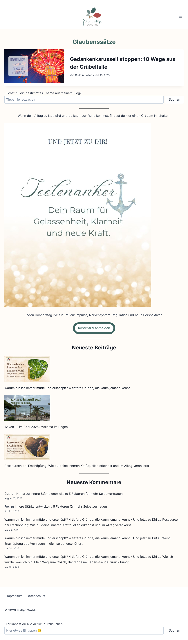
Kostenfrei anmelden (94, 328)
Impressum (14, 596)
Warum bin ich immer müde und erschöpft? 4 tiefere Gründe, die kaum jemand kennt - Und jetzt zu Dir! (80, 519)
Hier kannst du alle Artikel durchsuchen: (34, 624)
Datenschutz (36, 596)
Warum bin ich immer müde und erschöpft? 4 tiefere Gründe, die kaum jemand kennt (67, 388)
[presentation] (34, 66)
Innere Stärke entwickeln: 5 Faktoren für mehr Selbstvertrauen (77, 494)
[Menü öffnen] (180, 16)
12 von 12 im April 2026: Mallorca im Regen (36, 427)
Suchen (174, 99)
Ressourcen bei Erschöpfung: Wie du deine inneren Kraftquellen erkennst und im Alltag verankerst (76, 466)
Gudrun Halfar (83, 75)
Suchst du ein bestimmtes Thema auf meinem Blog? (43, 93)
